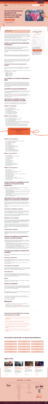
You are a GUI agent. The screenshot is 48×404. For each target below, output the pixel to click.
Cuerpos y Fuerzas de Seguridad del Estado (12, 8)
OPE (37, 349)
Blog (35, 0)
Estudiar (24, 341)
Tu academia (10, 5)
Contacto (38, 0)
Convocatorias (24, 5)
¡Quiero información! (37, 50)
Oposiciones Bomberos (19, 8)
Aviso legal (22, 402)
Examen (11, 349)
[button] (46, 402)
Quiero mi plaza (40, 2)
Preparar (10, 351)
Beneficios (37, 346)
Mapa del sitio (38, 402)
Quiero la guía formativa (9, 22)
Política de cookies (27, 402)
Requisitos (10, 341)
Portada (5, 8)
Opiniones (30, 5)
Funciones (24, 349)
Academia (37, 351)
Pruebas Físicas (24, 351)
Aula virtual (42, 0)
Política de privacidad (32, 402)
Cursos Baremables (19, 5)
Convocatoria (11, 346)
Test (24, 346)
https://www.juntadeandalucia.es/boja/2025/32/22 (15, 304)
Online (37, 341)
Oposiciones (14, 4)
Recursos (27, 5)
